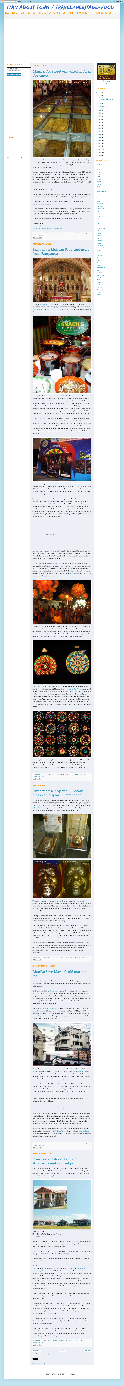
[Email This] (34, 238)
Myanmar (100, 240)
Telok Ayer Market (50, 1008)
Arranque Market (84, 1131)
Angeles (49, 957)
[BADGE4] (106, 81)
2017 (99, 119)
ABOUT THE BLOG (31, 13)
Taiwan (99, 277)
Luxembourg (101, 228)
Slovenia (99, 265)
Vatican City (100, 290)
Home (62, 1350)
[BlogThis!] (36, 238)
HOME (7, 13)
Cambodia (100, 181)
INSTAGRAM (42, 13)
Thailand (99, 280)
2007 (99, 149)
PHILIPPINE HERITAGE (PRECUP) (103, 13)
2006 (99, 152)
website (87, 993)
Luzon (61, 957)
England (99, 194)
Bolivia (99, 174)
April (100, 103)
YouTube (37, 808)
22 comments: (37, 1340)
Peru (98, 250)
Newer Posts (37, 1350)
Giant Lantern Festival (47, 304)
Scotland (99, 258)
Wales (99, 295)
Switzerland (100, 275)
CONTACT (8, 17)
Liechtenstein (101, 226)
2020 (99, 113)
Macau (99, 231)
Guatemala (100, 204)
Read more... (56, 1261)
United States (101, 285)
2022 (99, 110)
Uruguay (99, 287)
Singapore (100, 260)
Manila (65, 233)
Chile (98, 186)
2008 (99, 146)
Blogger (75, 1374)
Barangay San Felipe (74, 689)
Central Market (55, 991)
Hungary (99, 211)
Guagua (62, 774)
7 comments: (36, 957)
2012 (99, 134)
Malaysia (99, 233)
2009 (99, 143)
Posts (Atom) (45, 1354)
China (98, 189)
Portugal (99, 253)
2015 (99, 125)
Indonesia (100, 216)
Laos (98, 223)
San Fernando (74, 774)
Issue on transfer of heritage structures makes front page (55, 1161)
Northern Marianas (102, 248)
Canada (99, 184)
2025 (99, 93)
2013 (99, 131)
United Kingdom (102, 282)
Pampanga (67, 774)
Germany (100, 199)
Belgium (99, 172)
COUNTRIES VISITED (54, 13)
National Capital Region (74, 233)
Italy (98, 218)
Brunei (99, 179)
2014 (99, 128)
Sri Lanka (99, 272)
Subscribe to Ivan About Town (15, 158)
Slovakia (99, 263)
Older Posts (87, 1350)
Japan (99, 221)
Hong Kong (100, 208)
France (99, 196)
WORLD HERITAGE (68, 13)
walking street (59, 160)
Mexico (99, 236)
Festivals (57, 774)
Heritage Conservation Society (55, 233)
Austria (99, 169)
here (60, 312)
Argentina (100, 167)
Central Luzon (50, 774)
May (100, 95)
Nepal (99, 243)
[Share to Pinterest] (41, 238)
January (101, 106)
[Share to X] (37, 238)
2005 (99, 155)
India (98, 213)
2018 (99, 116)
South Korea (101, 268)
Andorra (99, 164)
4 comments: (36, 233)
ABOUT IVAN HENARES (18, 13)
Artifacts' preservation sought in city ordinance (47, 228)
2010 (99, 140)
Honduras (100, 206)
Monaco (99, 238)
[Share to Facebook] (39, 238)
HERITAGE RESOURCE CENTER (84, 13)
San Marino (100, 255)
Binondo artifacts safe (39, 226)
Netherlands (100, 245)
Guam (99, 201)
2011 (99, 137)
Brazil (98, 177)
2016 (99, 122)
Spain (98, 270)
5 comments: (36, 774)
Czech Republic (101, 191)
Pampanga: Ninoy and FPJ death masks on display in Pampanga (57, 793)
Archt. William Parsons (58, 1131)
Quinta (80, 1071)
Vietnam (99, 292)
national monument (38, 1011)
